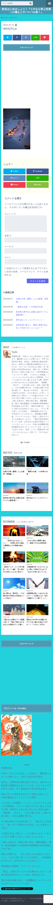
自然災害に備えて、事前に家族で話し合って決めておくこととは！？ (32, 326)
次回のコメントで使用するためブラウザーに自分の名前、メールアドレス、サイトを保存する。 (26, 271)
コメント (10, 213)
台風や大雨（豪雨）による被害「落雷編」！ (32, 300)
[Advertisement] (26, 78)
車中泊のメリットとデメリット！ (30, 320)
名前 (7, 235)
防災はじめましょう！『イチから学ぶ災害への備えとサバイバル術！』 (26, 10)
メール (9, 246)
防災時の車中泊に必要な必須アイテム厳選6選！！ (32, 313)
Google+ (27, 442)
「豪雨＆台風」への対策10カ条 (29, 307)
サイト (7, 257)
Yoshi (14, 352)
